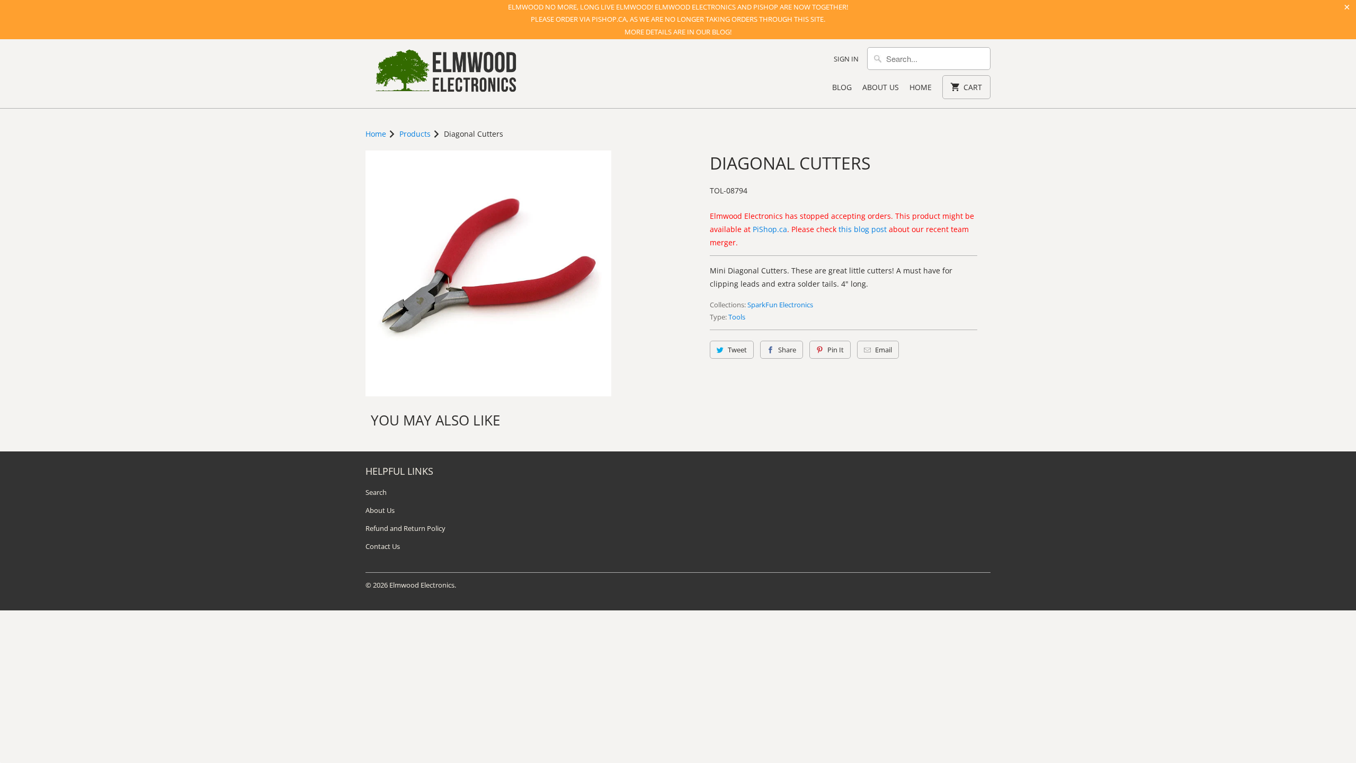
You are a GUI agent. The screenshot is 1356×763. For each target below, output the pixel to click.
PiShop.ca (770, 229)
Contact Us (382, 546)
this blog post (862, 229)
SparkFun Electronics (780, 304)
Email (883, 349)
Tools (736, 317)
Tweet (737, 349)
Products (415, 134)
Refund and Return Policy (405, 528)
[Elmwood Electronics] (445, 73)
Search (376, 492)
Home (920, 87)
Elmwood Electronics (421, 585)
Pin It (835, 349)
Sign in (846, 59)
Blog (842, 87)
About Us (880, 87)
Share (787, 349)
